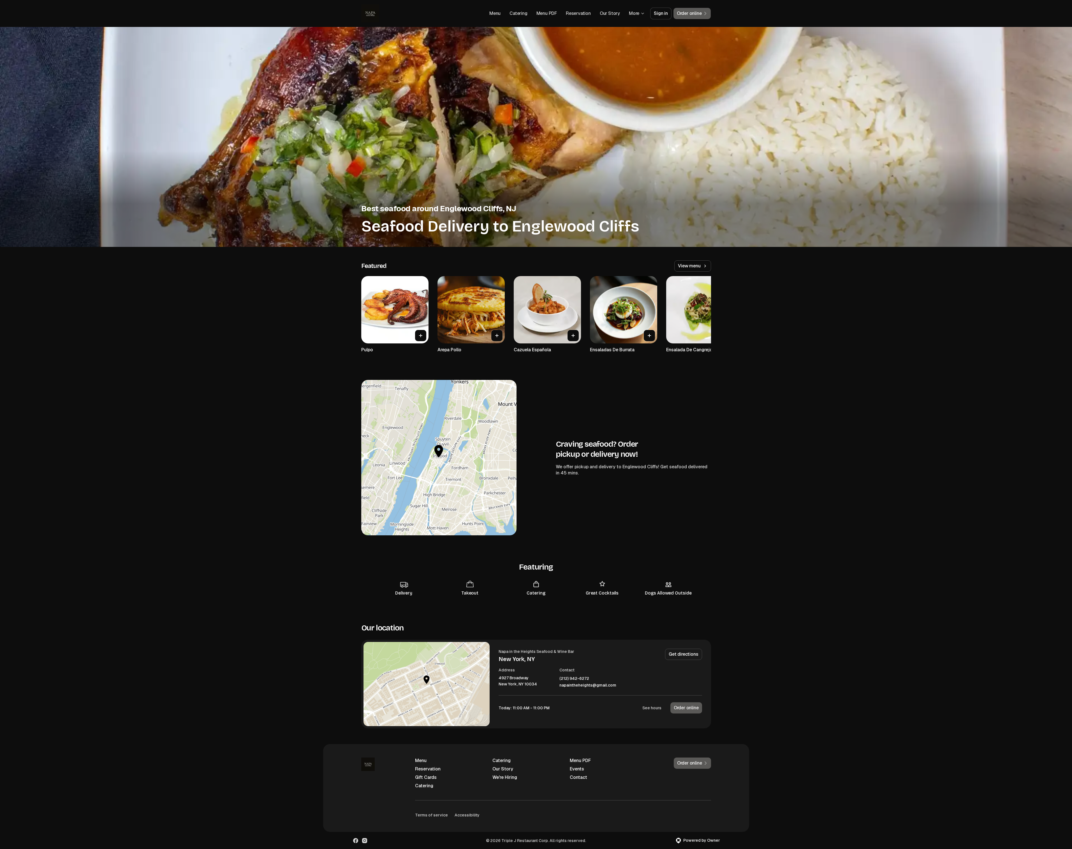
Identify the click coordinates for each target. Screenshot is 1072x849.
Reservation (578, 13)
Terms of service (431, 815)
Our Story (610, 13)
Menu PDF (546, 13)
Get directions (683, 654)
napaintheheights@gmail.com (587, 685)
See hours (651, 707)
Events (577, 769)
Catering (518, 13)
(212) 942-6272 (574, 678)
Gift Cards (426, 777)
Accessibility (467, 815)
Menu (495, 13)
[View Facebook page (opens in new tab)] (355, 840)
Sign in (661, 13)
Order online (686, 708)
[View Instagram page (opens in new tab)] (364, 840)
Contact (578, 777)
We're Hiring (504, 777)
